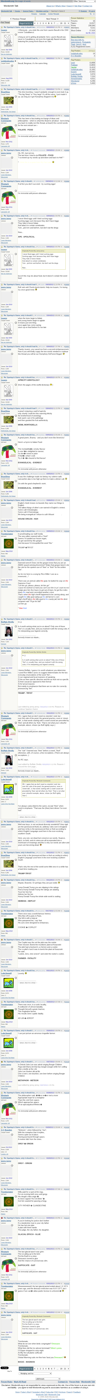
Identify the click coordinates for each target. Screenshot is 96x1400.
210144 (67, 1092)
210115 (67, 1002)
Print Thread (5, 22)
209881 (67, 89)
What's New (60, 6)
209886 (67, 181)
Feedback (77, 1392)
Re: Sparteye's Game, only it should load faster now (24, 27)
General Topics (28, 11)
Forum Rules (6, 1382)
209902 (67, 377)
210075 (67, 939)
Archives (62, 1392)
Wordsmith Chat (54, 1395)
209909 (67, 474)
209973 (67, 852)
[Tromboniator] (9, 548)
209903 (67, 408)
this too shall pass (6, 54)
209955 (67, 560)
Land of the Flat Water (7, 804)
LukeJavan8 (41, 821)
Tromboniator (41, 560)
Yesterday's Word (38, 1392)
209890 (67, 284)
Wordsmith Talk (6, 11)
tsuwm (43, 58)
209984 (67, 880)
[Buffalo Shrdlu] (8, 636)
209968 (67, 748)
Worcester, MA (5, 85)
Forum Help (74, 1382)
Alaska (3, 556)
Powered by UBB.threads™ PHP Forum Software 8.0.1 (48, 1399)
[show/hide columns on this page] (94, 14)
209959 (67, 619)
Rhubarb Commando (38, 150)
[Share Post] (61, 27)
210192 (67, 1283)
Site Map (78, 6)
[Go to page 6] (68, 23)
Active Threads (53, 14)
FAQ (56, 1392)
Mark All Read (20, 1382)
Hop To (9, 1371)
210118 (67, 1030)
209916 (67, 500)
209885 (67, 150)
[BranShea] (9, 104)
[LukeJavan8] (9, 794)
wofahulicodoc (39, 181)
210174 (67, 1218)
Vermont (3, 644)
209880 (67, 58)
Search (70, 6)
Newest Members (77, 37)
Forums (17, 11)
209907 (67, 435)
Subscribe (49, 1392)
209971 (67, 821)
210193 (67, 1312)
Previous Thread (19, 19)
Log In (92, 11)
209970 (67, 777)
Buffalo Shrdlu (40, 648)
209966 (67, 713)
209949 (67, 531)
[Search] (91, 14)
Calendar (42, 14)
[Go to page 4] (34, 23)
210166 (67, 1158)
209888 (67, 246)
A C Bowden (41, 1158)
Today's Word (26, 1392)
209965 (67, 648)
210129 (67, 1061)
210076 (67, 970)
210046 (67, 911)
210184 (67, 1249)
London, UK (4, 1154)
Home (17, 1392)
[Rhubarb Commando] (8, 139)
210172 (67, 1189)
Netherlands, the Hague (8, 111)
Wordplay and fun (42, 11)
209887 (67, 216)
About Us (50, 6)
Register (83, 11)
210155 (67, 1127)
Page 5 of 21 (25, 23)
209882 (67, 115)
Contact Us (87, 6)
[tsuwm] (8, 46)
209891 (67, 315)
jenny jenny (41, 246)
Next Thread (51, 19)
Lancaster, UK (5, 146)
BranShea (42, 27)
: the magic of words (16, 1)
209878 (67, 27)
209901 (67, 346)
